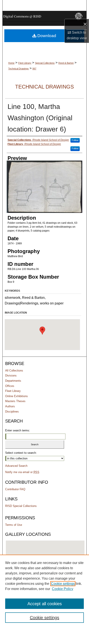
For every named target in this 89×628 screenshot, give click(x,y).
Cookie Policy (62, 589)
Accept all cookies (44, 603)
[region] (44, 591)
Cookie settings (63, 583)
